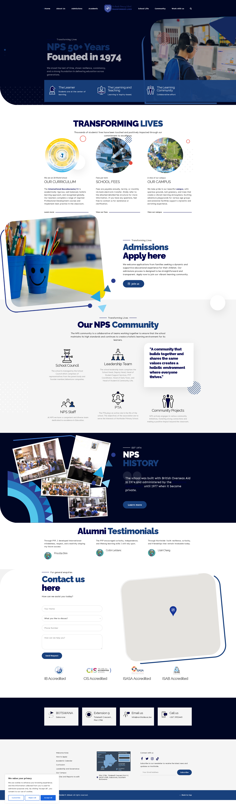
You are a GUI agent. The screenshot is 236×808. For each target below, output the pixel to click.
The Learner (67, 87)
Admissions (76, 8)
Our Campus (61, 773)
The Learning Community (166, 88)
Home (47, 8)
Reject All (32, 798)
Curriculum (60, 765)
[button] (173, 611)
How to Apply (61, 757)
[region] (32, 788)
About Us (60, 8)
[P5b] (114, 155)
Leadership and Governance (67, 769)
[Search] (191, 8)
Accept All (48, 798)
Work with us (178, 8)
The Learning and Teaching (120, 88)
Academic (93, 8)
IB (63, 189)
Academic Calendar (64, 761)
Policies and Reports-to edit (68, 777)
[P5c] (165, 155)
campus (179, 189)
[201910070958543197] (62, 155)
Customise (16, 798)
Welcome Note (62, 753)
